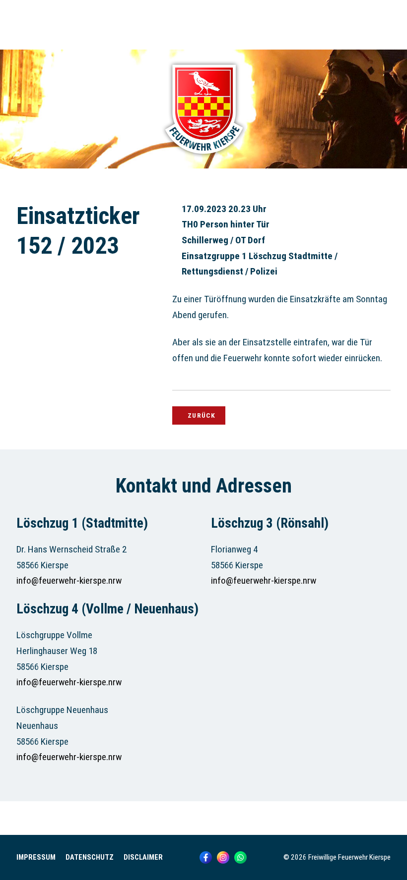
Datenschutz (90, 857)
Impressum (36, 857)
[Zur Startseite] (203, 159)
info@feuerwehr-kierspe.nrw (69, 580)
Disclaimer (143, 857)
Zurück (201, 415)
